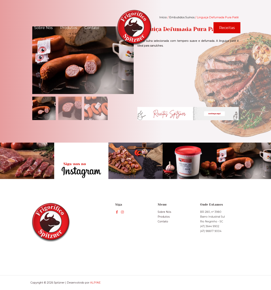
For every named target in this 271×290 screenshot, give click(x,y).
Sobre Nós (43, 27)
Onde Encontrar (177, 27)
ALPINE (95, 282)
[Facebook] (117, 212)
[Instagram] (122, 212)
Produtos (68, 27)
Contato (91, 27)
